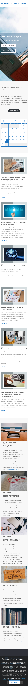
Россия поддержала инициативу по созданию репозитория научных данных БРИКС (13, 179)
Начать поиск (14, 111)
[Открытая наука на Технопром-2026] (14, 254)
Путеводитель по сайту (12, 469)
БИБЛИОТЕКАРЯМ (8, 51)
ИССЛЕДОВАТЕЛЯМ (8, 45)
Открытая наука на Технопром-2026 (13, 266)
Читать (4, 197)
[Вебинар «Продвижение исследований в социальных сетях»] (14, 337)
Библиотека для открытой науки (12, 3)
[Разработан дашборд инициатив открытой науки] (14, 295)
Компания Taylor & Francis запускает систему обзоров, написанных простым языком (13, 394)
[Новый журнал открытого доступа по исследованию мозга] (14, 210)
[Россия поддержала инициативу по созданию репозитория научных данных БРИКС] (14, 165)
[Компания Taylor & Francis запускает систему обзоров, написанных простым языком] (14, 380)
